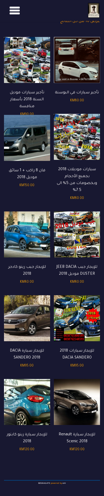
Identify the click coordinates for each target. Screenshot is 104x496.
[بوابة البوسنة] (93, 10)
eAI (64, 483)
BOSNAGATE (44, 483)
